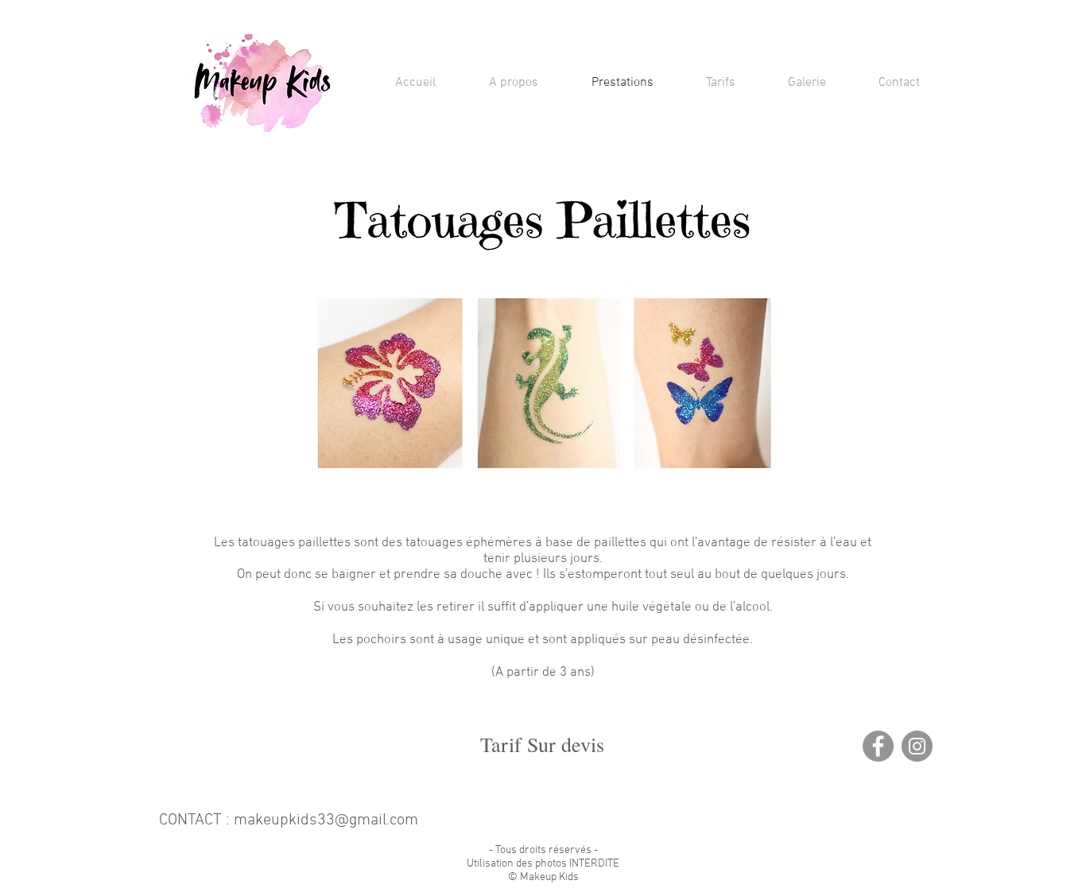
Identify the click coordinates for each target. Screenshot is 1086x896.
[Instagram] (917, 746)
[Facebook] (878, 746)
